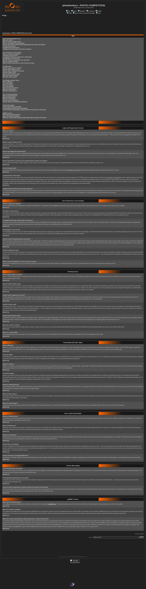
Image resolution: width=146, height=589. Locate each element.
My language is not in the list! (11, 58)
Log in (99, 13)
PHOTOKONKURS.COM (74, 556)
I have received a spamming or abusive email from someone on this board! (24, 109)
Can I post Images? (8, 86)
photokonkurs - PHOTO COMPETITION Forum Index (17, 33)
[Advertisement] (73, 25)
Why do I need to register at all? (12, 41)
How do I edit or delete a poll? (11, 74)
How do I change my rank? (10, 61)
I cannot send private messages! (12, 106)
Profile (70, 13)
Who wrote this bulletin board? (11, 114)
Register (99, 11)
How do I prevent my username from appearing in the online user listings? (24, 44)
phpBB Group (52, 504)
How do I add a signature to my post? (13, 71)
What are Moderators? (9, 97)
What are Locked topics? (10, 91)
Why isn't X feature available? (11, 116)
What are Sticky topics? (9, 89)
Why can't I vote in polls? (10, 77)
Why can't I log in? (8, 40)
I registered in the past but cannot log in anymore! (17, 49)
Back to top (6, 138)
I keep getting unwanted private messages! (15, 108)
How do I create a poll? (9, 72)
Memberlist (82, 11)
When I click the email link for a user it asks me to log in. (19, 63)
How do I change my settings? (11, 54)
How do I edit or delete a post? (11, 69)
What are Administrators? (10, 96)
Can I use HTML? (8, 83)
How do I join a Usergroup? (11, 100)
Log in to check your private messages (85, 13)
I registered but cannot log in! (11, 47)
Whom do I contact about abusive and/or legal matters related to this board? (24, 117)
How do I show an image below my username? (16, 60)
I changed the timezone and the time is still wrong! (17, 57)
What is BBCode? (8, 82)
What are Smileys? (8, 85)
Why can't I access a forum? (11, 75)
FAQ (69, 11)
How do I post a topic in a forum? (12, 68)
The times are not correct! (10, 55)
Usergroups (91, 11)
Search (75, 11)
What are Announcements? (10, 88)
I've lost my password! (9, 46)
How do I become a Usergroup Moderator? (15, 102)
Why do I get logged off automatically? (14, 43)
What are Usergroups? (9, 99)
